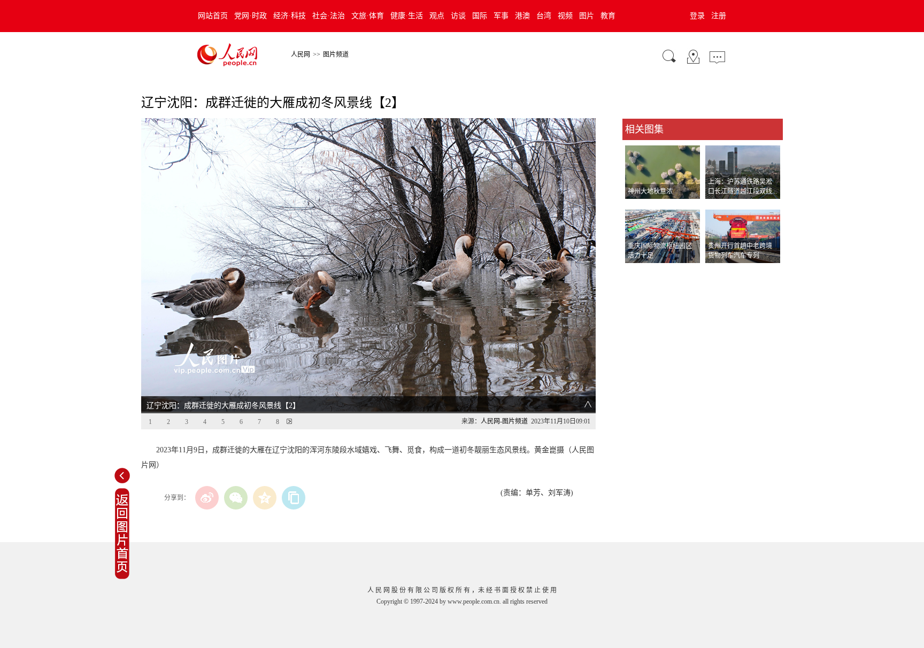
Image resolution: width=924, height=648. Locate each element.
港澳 (522, 16)
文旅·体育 (367, 16)
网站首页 (213, 16)
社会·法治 (328, 16)
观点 (436, 16)
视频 (565, 16)
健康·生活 (406, 16)
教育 (607, 16)
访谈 (458, 16)
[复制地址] (293, 498)
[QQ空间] (264, 498)
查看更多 (637, 274)
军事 (501, 16)
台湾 (543, 16)
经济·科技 (289, 16)
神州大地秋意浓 (650, 191)
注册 (718, 16)
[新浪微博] (207, 498)
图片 (586, 16)
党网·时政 (250, 16)
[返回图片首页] (122, 577)
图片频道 (336, 54)
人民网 (300, 54)
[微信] (236, 498)
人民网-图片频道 (504, 421)
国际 (479, 16)
